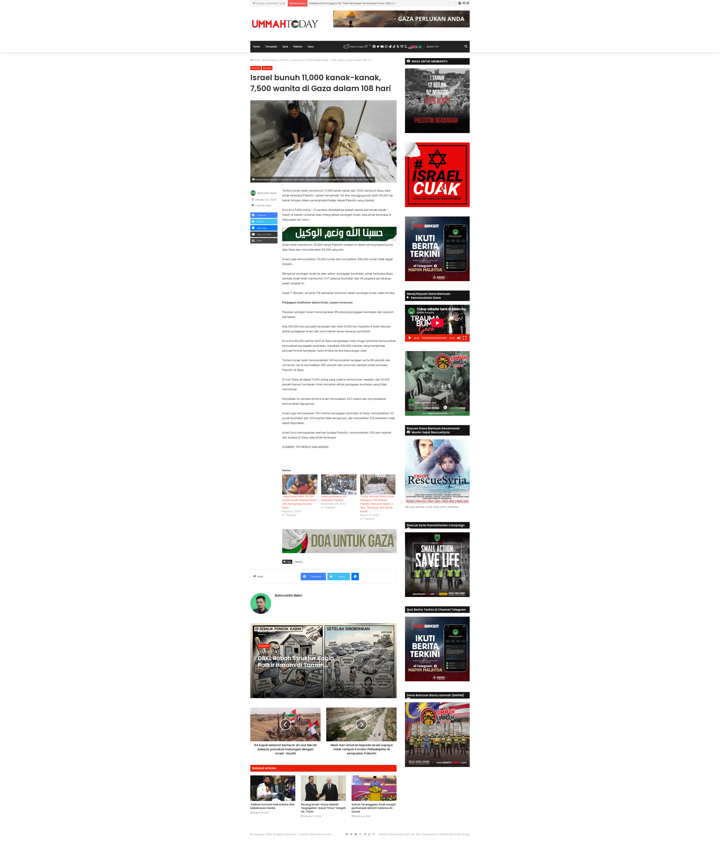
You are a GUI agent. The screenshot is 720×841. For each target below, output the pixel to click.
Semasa (267, 68)
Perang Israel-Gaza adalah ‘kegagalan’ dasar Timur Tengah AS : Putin (323, 808)
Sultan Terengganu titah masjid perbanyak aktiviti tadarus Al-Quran (373, 808)
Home (256, 46)
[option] (323, 660)
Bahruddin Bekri (267, 193)
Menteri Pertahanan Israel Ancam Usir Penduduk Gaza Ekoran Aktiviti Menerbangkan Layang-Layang (295, 661)
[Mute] (459, 338)
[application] (437, 323)
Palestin (297, 46)
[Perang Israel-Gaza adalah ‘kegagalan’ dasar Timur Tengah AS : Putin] (323, 788)
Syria (285, 46)
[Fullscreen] (465, 338)
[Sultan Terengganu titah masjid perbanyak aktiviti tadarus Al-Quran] (374, 788)
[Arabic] (420, 46)
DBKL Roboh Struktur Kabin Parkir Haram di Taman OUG (341, 3)
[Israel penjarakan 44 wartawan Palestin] (338, 484)
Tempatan (271, 46)
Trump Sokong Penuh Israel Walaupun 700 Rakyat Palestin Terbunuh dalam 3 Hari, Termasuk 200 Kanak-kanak (377, 504)
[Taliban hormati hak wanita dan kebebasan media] (272, 788)
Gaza (311, 46)
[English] (415, 46)
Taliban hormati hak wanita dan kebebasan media (272, 806)
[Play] (410, 338)
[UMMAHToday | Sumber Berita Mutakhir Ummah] (285, 23)
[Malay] (410, 46)
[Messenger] (355, 576)
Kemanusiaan (270, 59)
